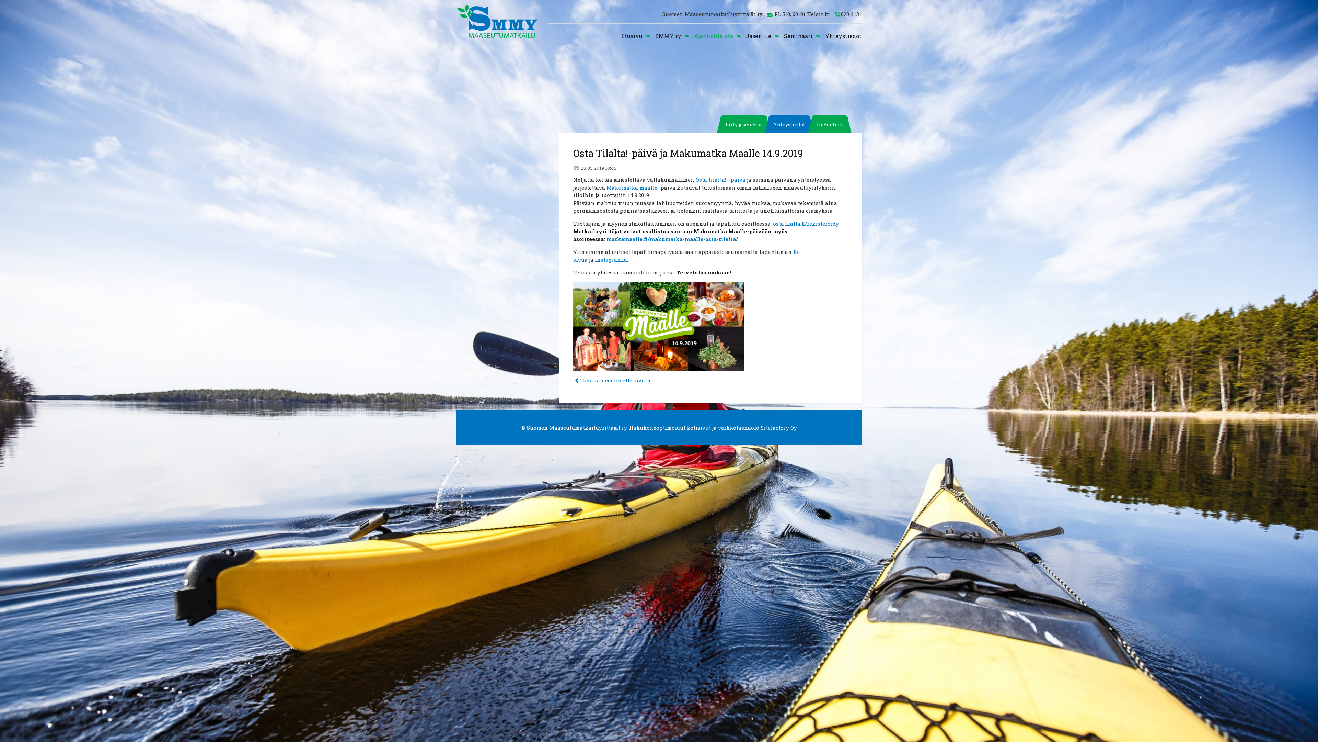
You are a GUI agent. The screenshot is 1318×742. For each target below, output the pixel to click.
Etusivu (632, 36)
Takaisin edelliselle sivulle (616, 380)
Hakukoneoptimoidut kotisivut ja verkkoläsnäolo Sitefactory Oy (713, 427)
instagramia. (611, 259)
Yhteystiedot (843, 36)
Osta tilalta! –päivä (719, 179)
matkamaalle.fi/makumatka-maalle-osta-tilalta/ (672, 239)
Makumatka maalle (631, 187)
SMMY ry (668, 36)
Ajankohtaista (713, 36)
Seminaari (798, 36)
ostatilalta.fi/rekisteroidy (806, 223)
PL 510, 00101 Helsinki (802, 14)
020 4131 (851, 14)
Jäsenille (758, 36)
